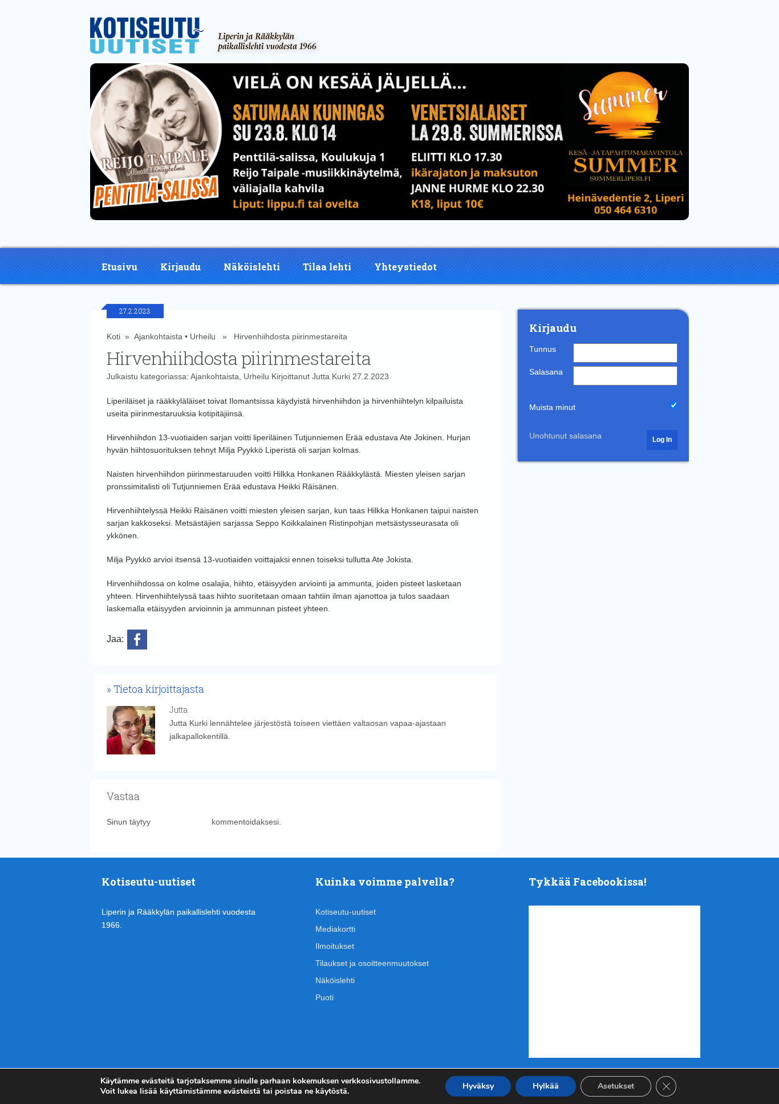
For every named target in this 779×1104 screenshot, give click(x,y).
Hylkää (546, 1086)
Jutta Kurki (331, 376)
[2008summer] (389, 223)
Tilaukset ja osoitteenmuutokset (372, 963)
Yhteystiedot (405, 267)
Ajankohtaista (158, 336)
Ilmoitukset (334, 946)
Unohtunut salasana (565, 435)
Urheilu (203, 336)
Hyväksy (478, 1086)
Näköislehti (252, 267)
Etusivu (119, 267)
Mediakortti (335, 928)
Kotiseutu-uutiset (345, 911)
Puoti (324, 997)
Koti (113, 336)
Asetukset (616, 1086)
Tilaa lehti (327, 267)
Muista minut (552, 407)
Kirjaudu (180, 267)
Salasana (546, 371)
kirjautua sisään (181, 821)
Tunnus (542, 349)
